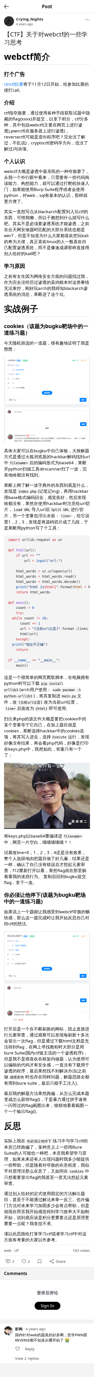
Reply (30, 1348)
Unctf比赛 (13, 84)
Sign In (47, 1306)
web (7, 1250)
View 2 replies (27, 1358)
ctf (16, 1250)
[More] (87, 20)
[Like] (18, 1349)
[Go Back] (6, 6)
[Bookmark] (39, 1261)
